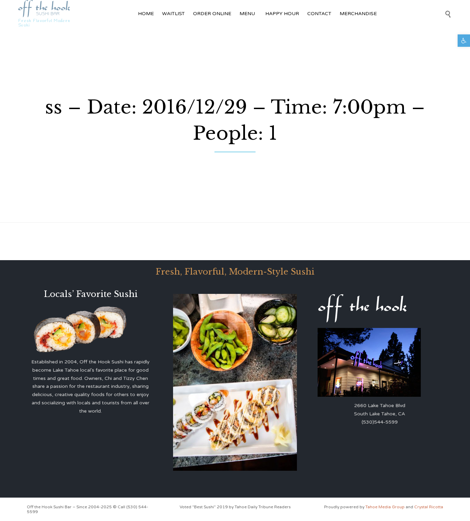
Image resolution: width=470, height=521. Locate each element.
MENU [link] (247, 14)
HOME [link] (146, 14)
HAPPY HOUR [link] (282, 14)
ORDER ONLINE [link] (212, 14)
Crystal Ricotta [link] (428, 506)
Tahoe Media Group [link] (385, 506)
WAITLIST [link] (173, 14)
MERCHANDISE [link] (358, 14)
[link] (464, 40)
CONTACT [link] (319, 14)
